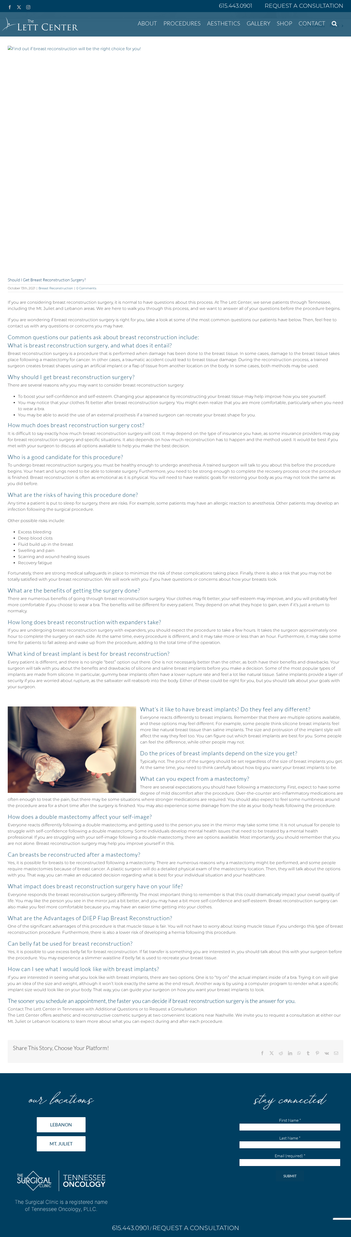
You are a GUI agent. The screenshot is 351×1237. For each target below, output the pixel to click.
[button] (334, 23)
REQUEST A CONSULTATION (304, 5)
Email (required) (290, 1155)
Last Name (289, 1138)
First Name (290, 1120)
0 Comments (86, 288)
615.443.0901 (236, 5)
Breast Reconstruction (56, 288)
